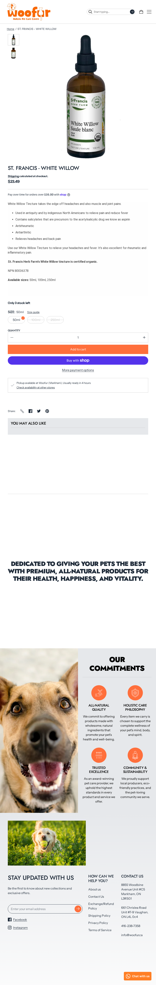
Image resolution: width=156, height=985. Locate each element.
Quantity (14, 330)
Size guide (33, 312)
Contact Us (96, 896)
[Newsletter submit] (78, 908)
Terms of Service (99, 930)
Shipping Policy (99, 915)
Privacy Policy (98, 923)
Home (10, 29)
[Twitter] (39, 411)
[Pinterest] (47, 411)
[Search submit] (132, 12)
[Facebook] (30, 411)
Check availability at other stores (36, 387)
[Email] (22, 411)
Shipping (13, 176)
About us (94, 889)
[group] (13, 39)
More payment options (78, 370)
